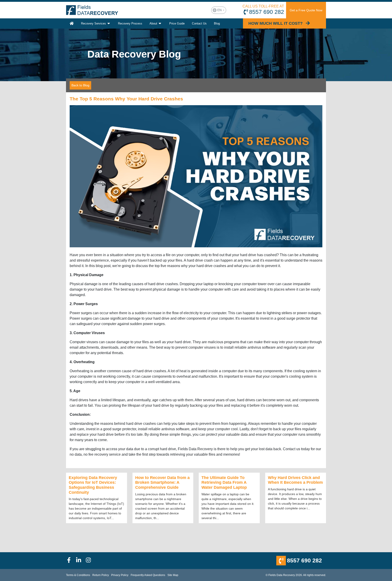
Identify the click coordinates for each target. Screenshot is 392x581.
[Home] (71, 23)
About (153, 23)
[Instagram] (90, 560)
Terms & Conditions (78, 575)
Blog (217, 23)
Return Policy (100, 575)
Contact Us (199, 23)
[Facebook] (71, 560)
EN (219, 10)
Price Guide (177, 23)
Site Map (172, 575)
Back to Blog (80, 85)
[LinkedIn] (81, 560)
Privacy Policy (119, 575)
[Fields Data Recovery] (92, 10)
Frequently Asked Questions (148, 575)
